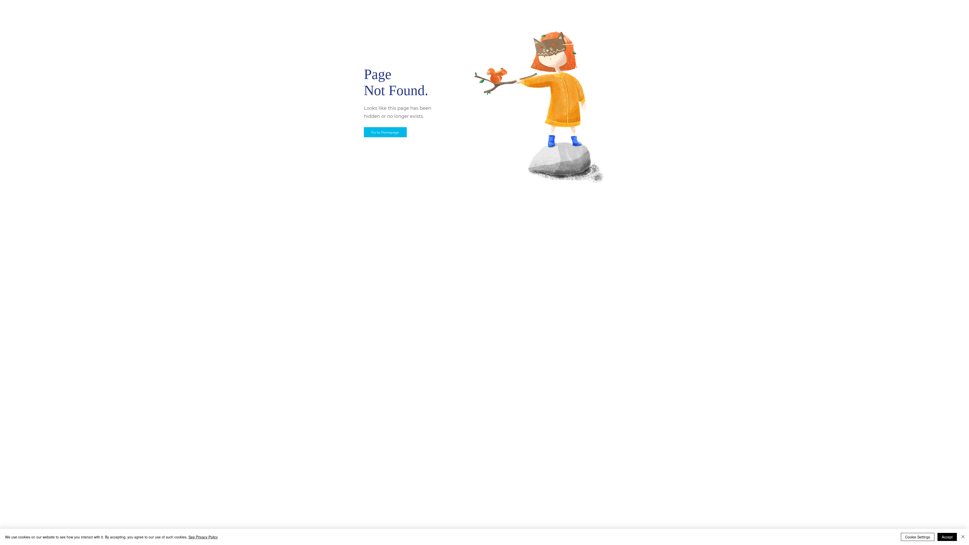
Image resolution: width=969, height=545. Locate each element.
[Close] (963, 537)
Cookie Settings (917, 536)
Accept (947, 536)
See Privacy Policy (203, 536)
